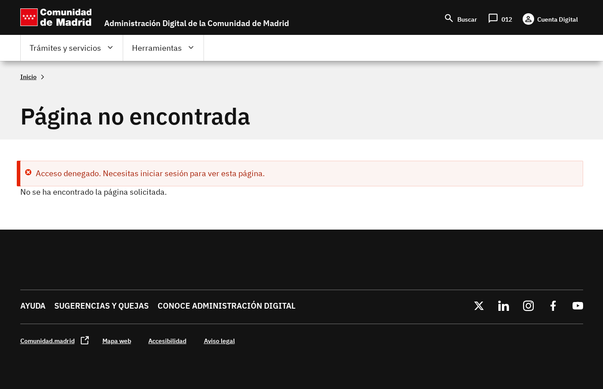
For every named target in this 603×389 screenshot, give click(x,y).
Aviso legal (219, 340)
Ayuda (32, 306)
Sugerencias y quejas (101, 306)
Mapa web (116, 340)
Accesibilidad (167, 340)
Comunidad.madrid (47, 340)
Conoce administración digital (226, 306)
